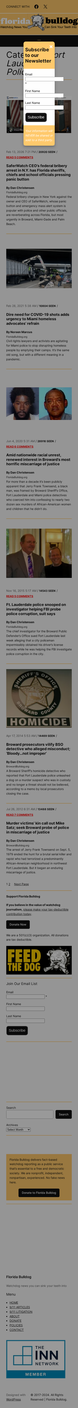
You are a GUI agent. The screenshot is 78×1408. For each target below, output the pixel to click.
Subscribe (36, 117)
